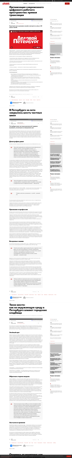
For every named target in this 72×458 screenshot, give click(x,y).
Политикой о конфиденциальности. (6, 456)
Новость (34, 99)
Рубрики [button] (25, 3)
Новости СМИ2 (11, 105)
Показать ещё (52, 41)
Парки (32, 442)
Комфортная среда (13, 442)
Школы (55, 294)
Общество (39, 294)
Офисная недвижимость (14, 99)
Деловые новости (31, 294)
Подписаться (43, 0)
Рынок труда (27, 99)
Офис (24, 99)
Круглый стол (38, 99)
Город (29, 442)
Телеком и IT (20, 99)
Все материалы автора (20, 23)
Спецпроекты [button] (32, 3)
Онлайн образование (14, 294)
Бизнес (36, 294)
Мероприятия (39, 3)
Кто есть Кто (48, 3)
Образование (45, 294)
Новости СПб (26, 294)
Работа (31, 99)
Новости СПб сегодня (21, 294)
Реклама (44, 3)
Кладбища (54, 442)
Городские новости (50, 294)
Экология (35, 442)
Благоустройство (40, 442)
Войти (67, 3)
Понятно (68, 456)
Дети (42, 294)
